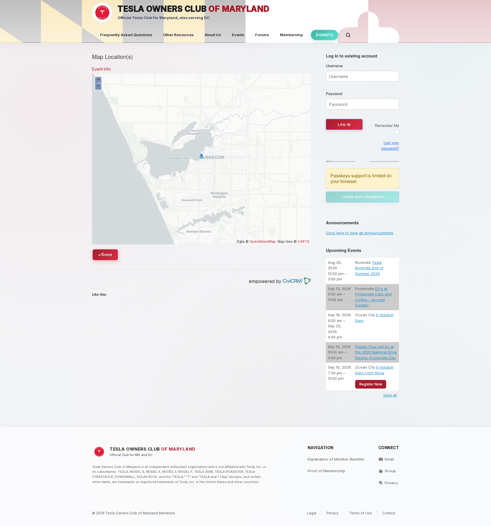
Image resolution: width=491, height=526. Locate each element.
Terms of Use (360, 513)
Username (334, 65)
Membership (291, 34)
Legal (311, 513)
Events (238, 34)
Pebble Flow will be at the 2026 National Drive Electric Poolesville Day (376, 352)
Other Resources (178, 34)
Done (107, 254)
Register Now (370, 384)
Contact (388, 513)
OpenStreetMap (262, 242)
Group (390, 471)
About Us (213, 34)
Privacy (391, 482)
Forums (262, 34)
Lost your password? (390, 145)
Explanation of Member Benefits (336, 459)
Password (334, 93)
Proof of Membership (326, 471)
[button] (348, 35)
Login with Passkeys (362, 197)
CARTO (303, 242)
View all (390, 395)
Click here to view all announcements (359, 233)
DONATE (324, 34)
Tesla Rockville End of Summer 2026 (369, 268)
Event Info (101, 69)
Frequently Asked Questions (126, 34)
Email (389, 459)
